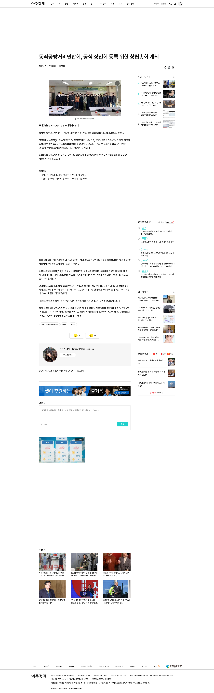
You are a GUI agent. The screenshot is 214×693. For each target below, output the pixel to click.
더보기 (149, 393)
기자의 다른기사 (68, 355)
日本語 (163, 4)
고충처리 (132, 666)
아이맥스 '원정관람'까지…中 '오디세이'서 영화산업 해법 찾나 (157, 232)
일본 (164, 354)
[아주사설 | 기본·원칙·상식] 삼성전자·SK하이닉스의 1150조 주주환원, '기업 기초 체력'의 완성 (158, 265)
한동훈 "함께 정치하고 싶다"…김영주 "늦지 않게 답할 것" (116, 574)
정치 (92, 3)
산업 (66, 3)
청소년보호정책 (104, 666)
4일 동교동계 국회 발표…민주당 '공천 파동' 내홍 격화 (52, 601)
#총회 (64, 324)
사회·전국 (102, 3)
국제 (112, 3)
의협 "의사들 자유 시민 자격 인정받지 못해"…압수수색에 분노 (116, 601)
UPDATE (169, 222)
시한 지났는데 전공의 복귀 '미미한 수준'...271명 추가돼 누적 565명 (52, 574)
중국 (52, 3)
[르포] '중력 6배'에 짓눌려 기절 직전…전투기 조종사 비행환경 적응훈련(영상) (84, 574)
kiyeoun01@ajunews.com (83, 349)
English (156, 4)
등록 (122, 424)
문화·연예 (130, 3)
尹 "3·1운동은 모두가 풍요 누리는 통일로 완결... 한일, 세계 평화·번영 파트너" (84, 601)
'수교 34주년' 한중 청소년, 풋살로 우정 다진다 (157, 243)
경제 (84, 3)
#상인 (73, 324)
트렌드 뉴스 (143, 77)
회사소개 (34, 666)
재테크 (75, 3)
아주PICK (142, 292)
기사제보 (71, 666)
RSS (155, 666)
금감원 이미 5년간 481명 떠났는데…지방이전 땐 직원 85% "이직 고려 (157, 275)
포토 (120, 3)
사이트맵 (144, 666)
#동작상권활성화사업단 (49, 324)
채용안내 (59, 666)
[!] (174, 77)
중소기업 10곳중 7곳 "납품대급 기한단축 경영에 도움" (157, 254)
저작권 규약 (119, 666)
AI (59, 3)
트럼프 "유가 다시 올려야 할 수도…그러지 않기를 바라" (64, 178)
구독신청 (46, 666)
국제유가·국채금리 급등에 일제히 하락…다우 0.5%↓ (63, 175)
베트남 (172, 354)
